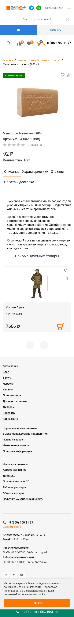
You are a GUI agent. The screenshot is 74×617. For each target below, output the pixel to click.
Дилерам (9, 407)
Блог (6, 371)
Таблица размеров (15, 487)
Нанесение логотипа (16, 445)
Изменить (55, 30)
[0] (19, 44)
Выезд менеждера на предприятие (25, 433)
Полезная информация (17, 451)
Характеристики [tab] (35, 172)
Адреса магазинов (14, 469)
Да (18, 30)
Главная (8, 60)
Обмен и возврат (13, 493)
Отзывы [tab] (57, 172)
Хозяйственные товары (45, 60)
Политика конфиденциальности (23, 499)
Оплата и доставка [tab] (19, 182)
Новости (8, 383)
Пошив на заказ (13, 439)
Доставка (9, 475)
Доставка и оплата (15, 401)
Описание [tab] (12, 172)
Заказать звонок (12, 526)
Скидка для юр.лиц (13, 75)
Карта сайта (10, 418)
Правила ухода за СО (16, 481)
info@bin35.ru (20, 539)
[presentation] (30, 345)
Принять (37, 602)
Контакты (9, 412)
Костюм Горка (15, 307)
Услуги (7, 377)
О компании (10, 366)
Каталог (22, 60)
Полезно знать (12, 395)
